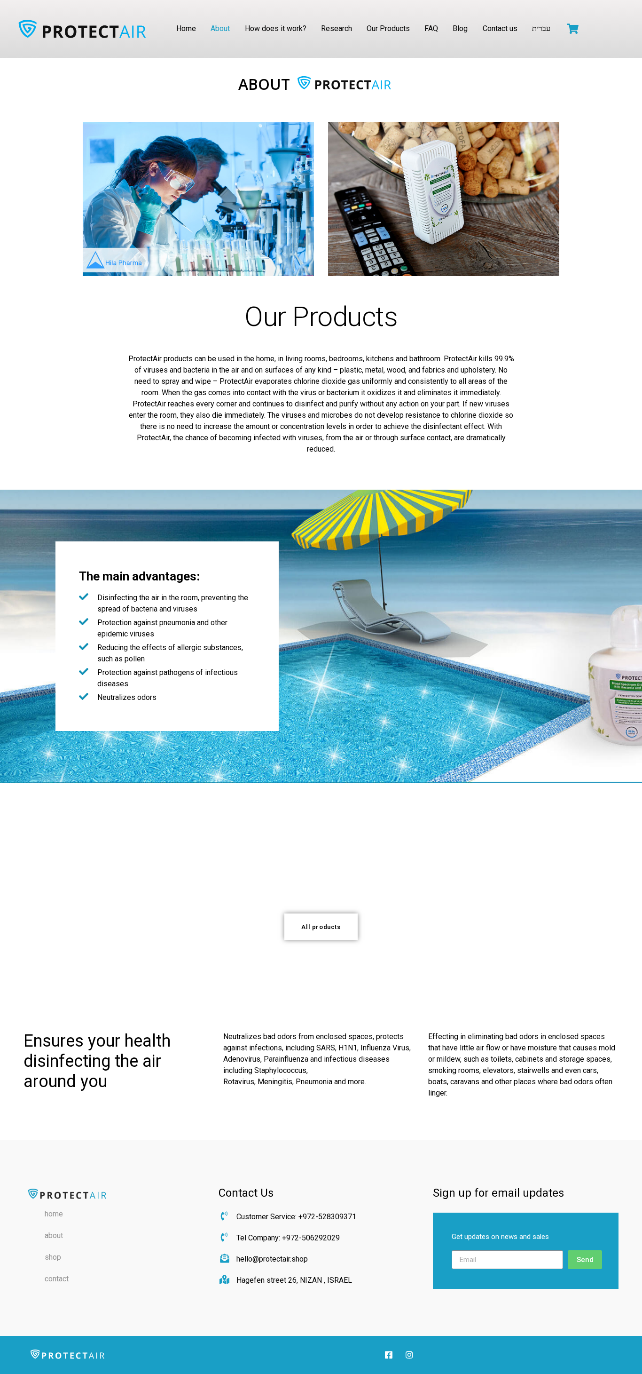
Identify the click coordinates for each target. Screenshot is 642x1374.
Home (186, 28)
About (220, 28)
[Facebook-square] (389, 1354)
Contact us (500, 28)
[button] (320, 926)
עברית (541, 28)
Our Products (388, 28)
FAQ (431, 28)
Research (336, 28)
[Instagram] (409, 1354)
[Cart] (573, 29)
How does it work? (275, 28)
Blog (460, 28)
